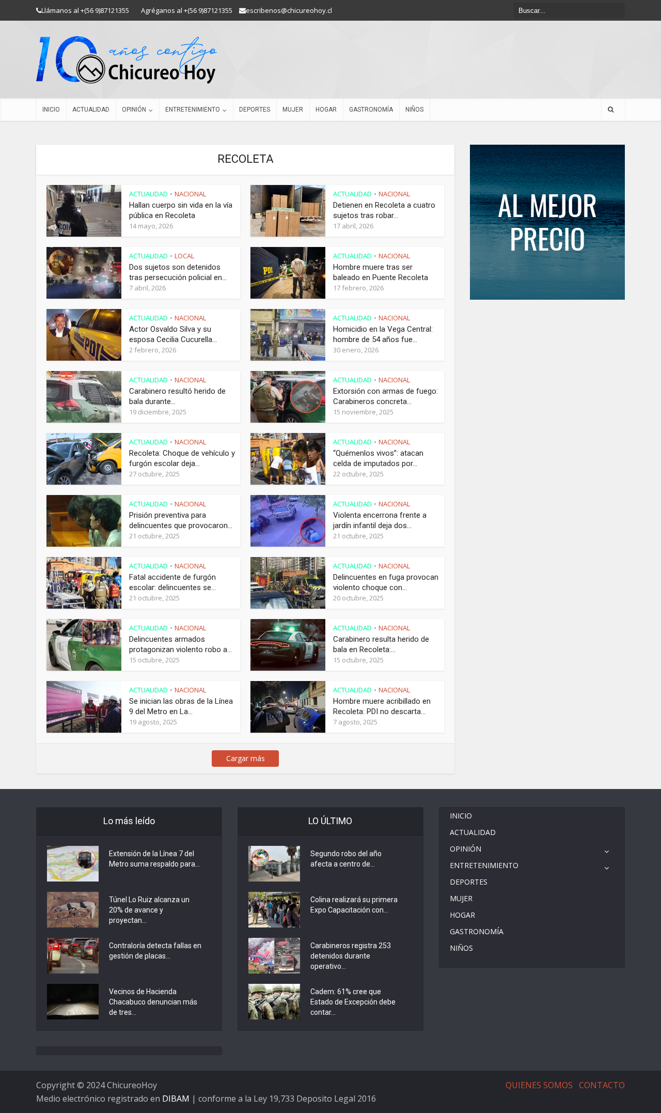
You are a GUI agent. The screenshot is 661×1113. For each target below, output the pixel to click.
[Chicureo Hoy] (126, 60)
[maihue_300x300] (547, 221)
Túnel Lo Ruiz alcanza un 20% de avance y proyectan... (149, 909)
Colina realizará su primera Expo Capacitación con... (354, 904)
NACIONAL (190, 193)
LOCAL (184, 255)
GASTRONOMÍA (371, 109)
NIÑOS (414, 109)
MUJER (292, 109)
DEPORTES (254, 109)
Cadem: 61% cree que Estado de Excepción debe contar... (353, 1001)
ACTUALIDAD (90, 109)
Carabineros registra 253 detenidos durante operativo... (350, 955)
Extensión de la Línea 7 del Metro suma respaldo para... (154, 858)
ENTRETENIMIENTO (192, 109)
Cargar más (245, 758)
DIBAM (176, 1098)
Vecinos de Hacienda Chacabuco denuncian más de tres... (153, 1001)
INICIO (51, 109)
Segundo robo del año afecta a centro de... (346, 858)
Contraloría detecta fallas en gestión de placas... (155, 950)
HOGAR (326, 109)
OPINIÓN (134, 109)
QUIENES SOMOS (539, 1085)
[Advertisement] (547, 330)
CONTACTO (602, 1085)
